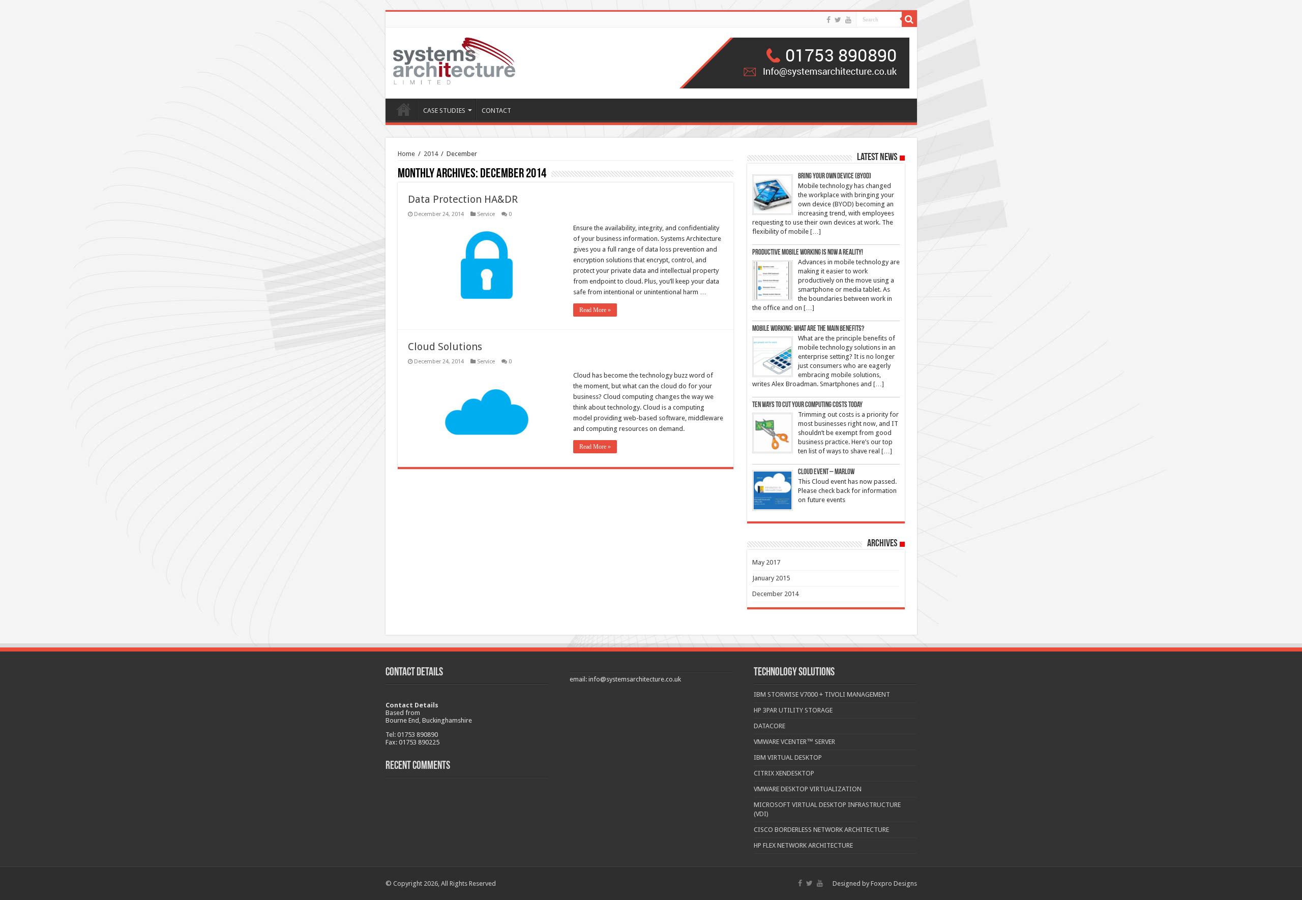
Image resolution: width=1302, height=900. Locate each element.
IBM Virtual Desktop (788, 757)
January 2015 (771, 578)
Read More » (595, 310)
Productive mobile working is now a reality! (807, 253)
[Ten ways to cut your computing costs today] (772, 433)
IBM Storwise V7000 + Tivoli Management (822, 694)
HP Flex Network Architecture (803, 845)
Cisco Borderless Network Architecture (821, 829)
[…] (815, 231)
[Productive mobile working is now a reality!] (772, 280)
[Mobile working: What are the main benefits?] (772, 356)
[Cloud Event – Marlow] (772, 490)
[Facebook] (828, 20)
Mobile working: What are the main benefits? (808, 329)
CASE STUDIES (444, 110)
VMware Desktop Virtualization (808, 789)
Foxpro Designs (894, 883)
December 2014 (775, 594)
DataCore (769, 726)
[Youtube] (848, 20)
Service (486, 214)
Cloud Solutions (445, 346)
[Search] (909, 19)
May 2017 (766, 562)
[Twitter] (838, 20)
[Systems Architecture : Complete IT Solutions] (454, 61)
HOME (404, 109)
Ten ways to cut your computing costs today (807, 405)
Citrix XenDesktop (784, 773)
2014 (431, 154)
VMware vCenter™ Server (794, 742)
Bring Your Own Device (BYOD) (834, 176)
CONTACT (496, 110)
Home (406, 154)
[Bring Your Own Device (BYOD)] (772, 194)
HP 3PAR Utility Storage (793, 710)
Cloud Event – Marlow (826, 472)
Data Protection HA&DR (463, 199)
